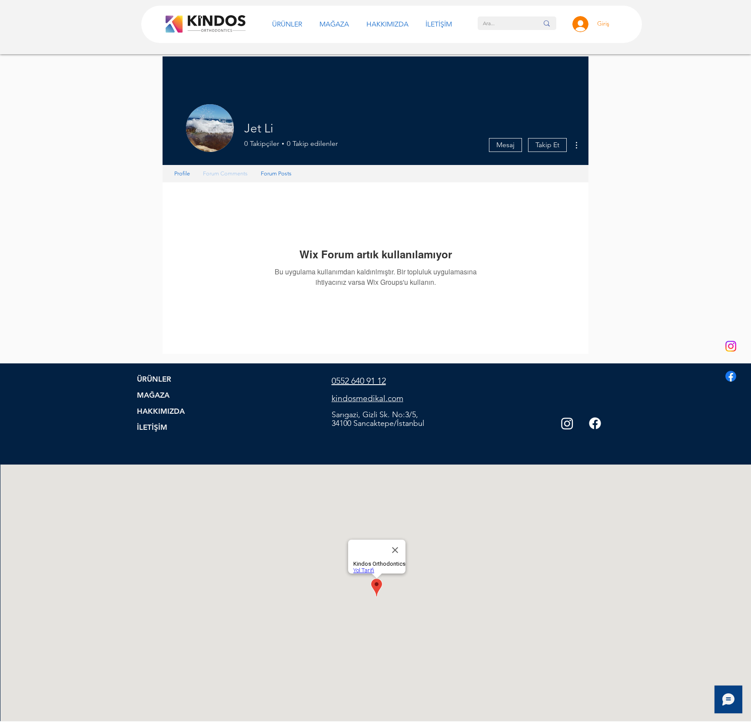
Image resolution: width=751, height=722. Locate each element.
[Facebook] (731, 376)
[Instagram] (731, 346)
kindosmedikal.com (367, 398)
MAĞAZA (153, 395)
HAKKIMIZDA (161, 411)
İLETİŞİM (152, 427)
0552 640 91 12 (359, 381)
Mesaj (505, 145)
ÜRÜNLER (154, 379)
